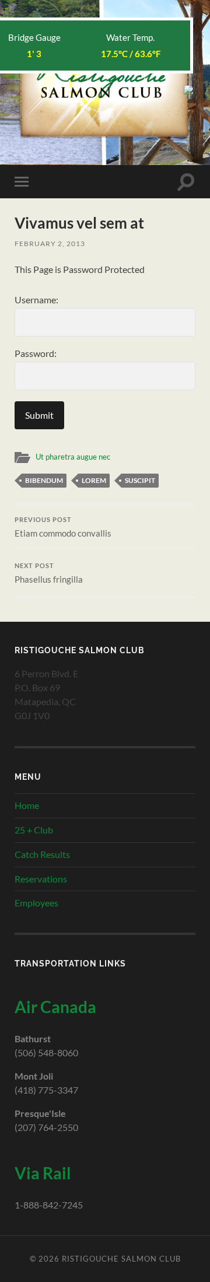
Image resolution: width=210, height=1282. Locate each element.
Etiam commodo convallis (63, 527)
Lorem (94, 480)
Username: (36, 299)
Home (27, 805)
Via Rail (43, 1173)
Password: (36, 353)
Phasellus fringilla (49, 573)
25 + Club (34, 829)
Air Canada (55, 1007)
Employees (36, 902)
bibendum (44, 480)
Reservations (41, 878)
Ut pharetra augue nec (73, 456)
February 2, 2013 (50, 243)
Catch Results (42, 854)
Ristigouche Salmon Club (121, 1258)
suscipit (140, 480)
